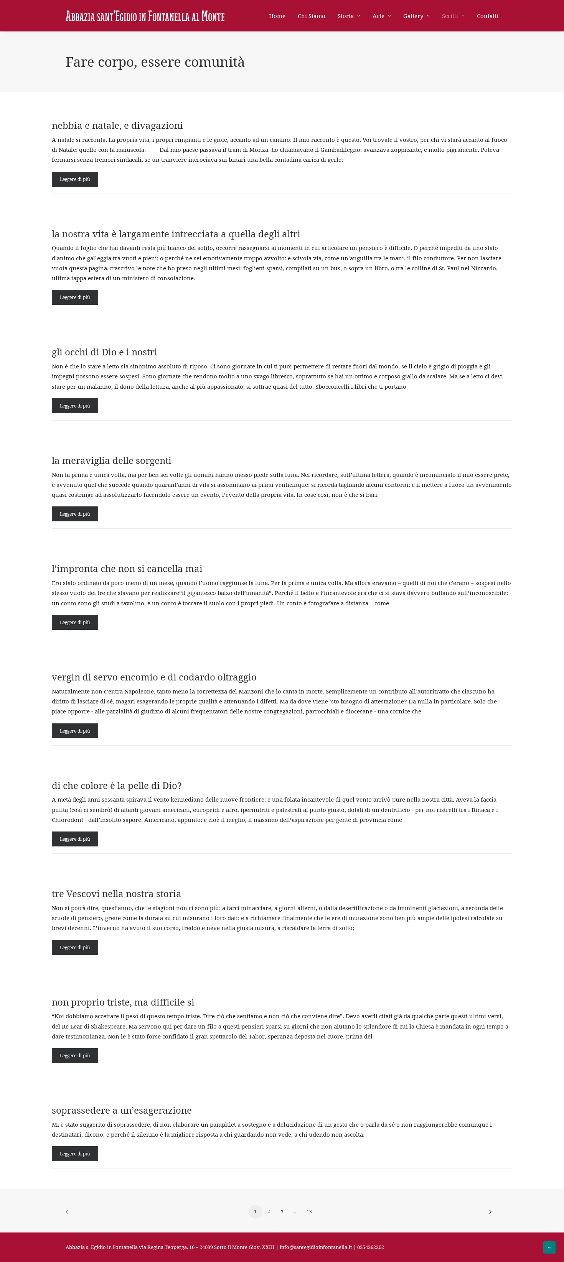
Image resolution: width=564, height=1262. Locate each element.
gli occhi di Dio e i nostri (104, 352)
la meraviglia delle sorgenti (112, 460)
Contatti (487, 16)
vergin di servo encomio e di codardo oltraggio (154, 677)
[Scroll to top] (549, 1246)
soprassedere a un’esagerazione (122, 1110)
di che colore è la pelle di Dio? (117, 785)
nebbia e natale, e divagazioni (117, 125)
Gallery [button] (413, 16)
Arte (378, 16)
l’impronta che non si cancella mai (127, 568)
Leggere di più (75, 179)
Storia (346, 16)
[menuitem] (280, 15)
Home (277, 16)
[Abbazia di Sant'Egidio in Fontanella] (145, 15)
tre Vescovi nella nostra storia (116, 893)
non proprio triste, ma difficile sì (123, 1002)
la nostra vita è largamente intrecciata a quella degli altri (176, 234)
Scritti (450, 16)
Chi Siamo (311, 16)
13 (309, 1211)
